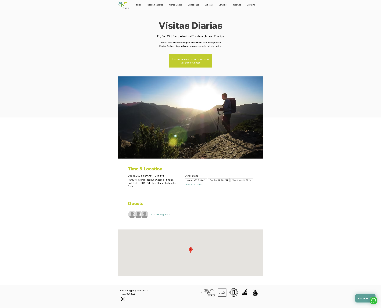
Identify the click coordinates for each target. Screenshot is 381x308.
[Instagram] (123, 299)
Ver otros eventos (190, 62)
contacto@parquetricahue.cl (134, 290)
